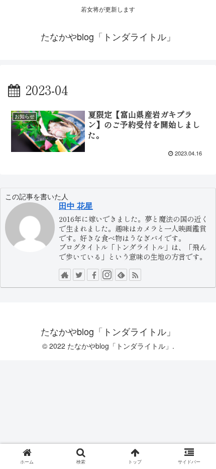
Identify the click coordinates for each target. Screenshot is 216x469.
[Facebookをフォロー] (93, 275)
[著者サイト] (65, 275)
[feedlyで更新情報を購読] (121, 275)
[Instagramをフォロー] (107, 275)
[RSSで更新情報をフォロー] (135, 275)
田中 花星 (76, 205)
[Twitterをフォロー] (79, 275)
